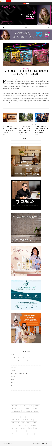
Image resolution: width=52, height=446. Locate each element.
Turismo (30, 433)
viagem (37, 433)
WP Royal (11, 443)
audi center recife (26, 402)
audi (18, 402)
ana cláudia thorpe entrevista (20, 399)
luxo (23, 422)
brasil (31, 405)
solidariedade (21, 431)
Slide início (13, 385)
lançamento (25, 419)
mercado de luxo (31, 422)
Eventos (13, 370)
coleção (14, 408)
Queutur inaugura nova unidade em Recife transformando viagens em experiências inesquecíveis (42, 128)
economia (34, 408)
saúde (13, 431)
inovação (29, 416)
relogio (37, 428)
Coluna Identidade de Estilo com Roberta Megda (22, 361)
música (13, 425)
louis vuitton (15, 422)
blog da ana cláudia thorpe (19, 405)
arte (13, 402)
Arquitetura (34, 399)
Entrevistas (13, 367)
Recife (31, 428)
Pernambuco (15, 428)
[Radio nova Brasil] (26, 39)
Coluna (12, 354)
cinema (37, 405)
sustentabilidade (32, 431)
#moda (13, 397)
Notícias (13, 382)
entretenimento (27, 411)
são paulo (14, 433)
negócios (26, 425)
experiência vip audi (17, 414)
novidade (33, 425)
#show (19, 397)
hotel (23, 416)
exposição (27, 414)
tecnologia (23, 433)
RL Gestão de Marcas (45, 443)
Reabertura (24, 428)
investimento (15, 419)
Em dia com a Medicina (16, 364)
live (32, 419)
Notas (12, 379)
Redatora (7, 106)
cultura (21, 408)
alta (25, 397)
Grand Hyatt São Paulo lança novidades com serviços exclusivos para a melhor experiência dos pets (10, 128)
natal (19, 425)
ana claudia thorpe (34, 397)
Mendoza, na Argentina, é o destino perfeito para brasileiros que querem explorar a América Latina (26, 128)
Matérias (26, 68)
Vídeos (12, 389)
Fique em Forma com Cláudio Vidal (19, 373)
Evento (36, 411)
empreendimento (16, 411)
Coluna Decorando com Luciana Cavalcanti (20, 357)
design (27, 408)
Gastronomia (15, 416)
